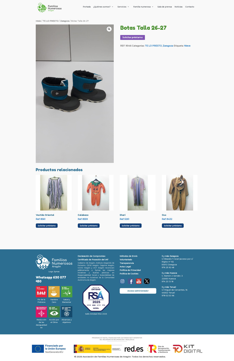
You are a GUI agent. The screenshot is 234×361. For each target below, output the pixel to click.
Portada (87, 7)
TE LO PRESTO (50, 21)
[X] (147, 283)
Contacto (189, 7)
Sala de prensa (164, 7)
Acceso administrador (138, 291)
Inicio (38, 21)
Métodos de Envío (128, 256)
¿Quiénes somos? (101, 7)
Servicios (122, 7)
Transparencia (127, 263)
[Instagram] (122, 283)
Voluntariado (126, 259)
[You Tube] (138, 283)
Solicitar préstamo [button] (47, 225)
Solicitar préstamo (132, 37)
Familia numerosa (142, 7)
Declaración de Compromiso (91, 256)
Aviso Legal (125, 266)
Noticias (179, 7)
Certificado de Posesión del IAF (93, 259)
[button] (109, 29)
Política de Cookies (129, 273)
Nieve (187, 45)
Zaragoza (64, 21)
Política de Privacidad (130, 270)
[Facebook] (130, 283)
